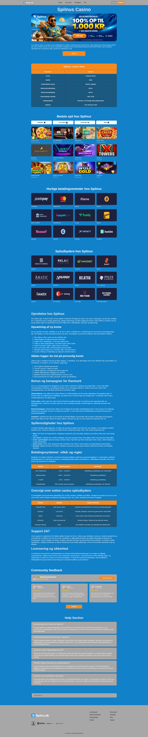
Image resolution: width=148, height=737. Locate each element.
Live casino (62, 122)
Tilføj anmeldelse (107, 578)
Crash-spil (84, 122)
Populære (40, 122)
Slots (105, 122)
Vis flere (74, 606)
